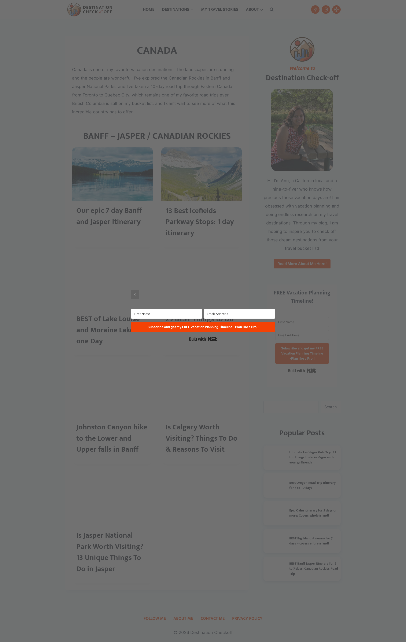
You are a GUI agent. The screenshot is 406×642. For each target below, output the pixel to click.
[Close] (135, 294)
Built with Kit (203, 339)
